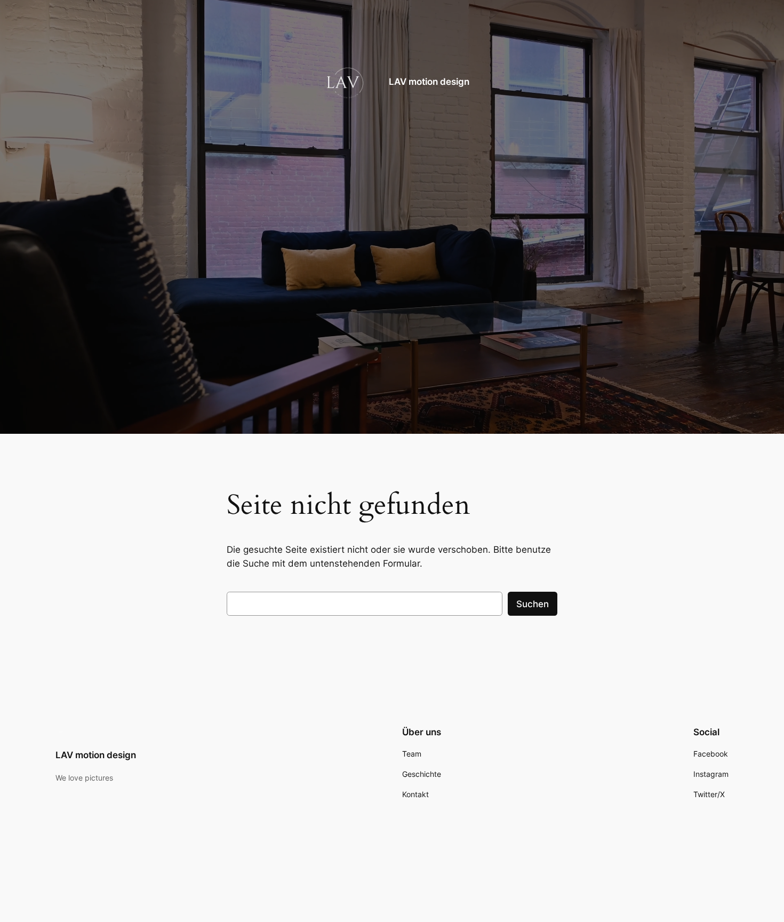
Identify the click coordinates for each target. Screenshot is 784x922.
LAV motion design (429, 82)
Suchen (532, 604)
